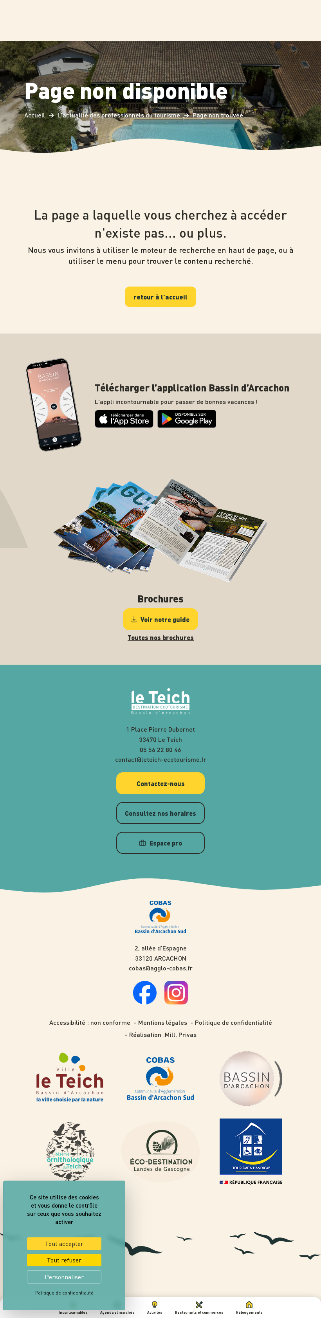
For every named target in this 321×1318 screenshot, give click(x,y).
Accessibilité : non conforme (89, 1022)
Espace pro (166, 842)
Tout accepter (64, 1244)
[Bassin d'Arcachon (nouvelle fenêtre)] (251, 1078)
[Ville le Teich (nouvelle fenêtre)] (70, 1079)
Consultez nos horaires (160, 813)
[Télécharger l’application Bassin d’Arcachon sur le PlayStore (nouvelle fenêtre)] (186, 425)
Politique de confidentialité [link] (64, 1293)
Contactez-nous (161, 783)
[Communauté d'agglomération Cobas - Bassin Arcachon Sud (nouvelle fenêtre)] (160, 1078)
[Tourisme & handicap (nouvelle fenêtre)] (251, 1151)
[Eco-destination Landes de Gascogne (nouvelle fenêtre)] (160, 1151)
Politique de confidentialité (233, 1022)
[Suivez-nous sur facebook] (145, 1001)
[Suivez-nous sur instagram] (176, 1001)
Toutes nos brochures (161, 637)
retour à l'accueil (160, 296)
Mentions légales (162, 1022)
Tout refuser (64, 1260)
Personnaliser (64, 1277)
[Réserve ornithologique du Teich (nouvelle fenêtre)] (70, 1151)
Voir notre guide (165, 619)
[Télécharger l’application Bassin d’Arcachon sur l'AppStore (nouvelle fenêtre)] (124, 425)
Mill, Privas (181, 1034)
